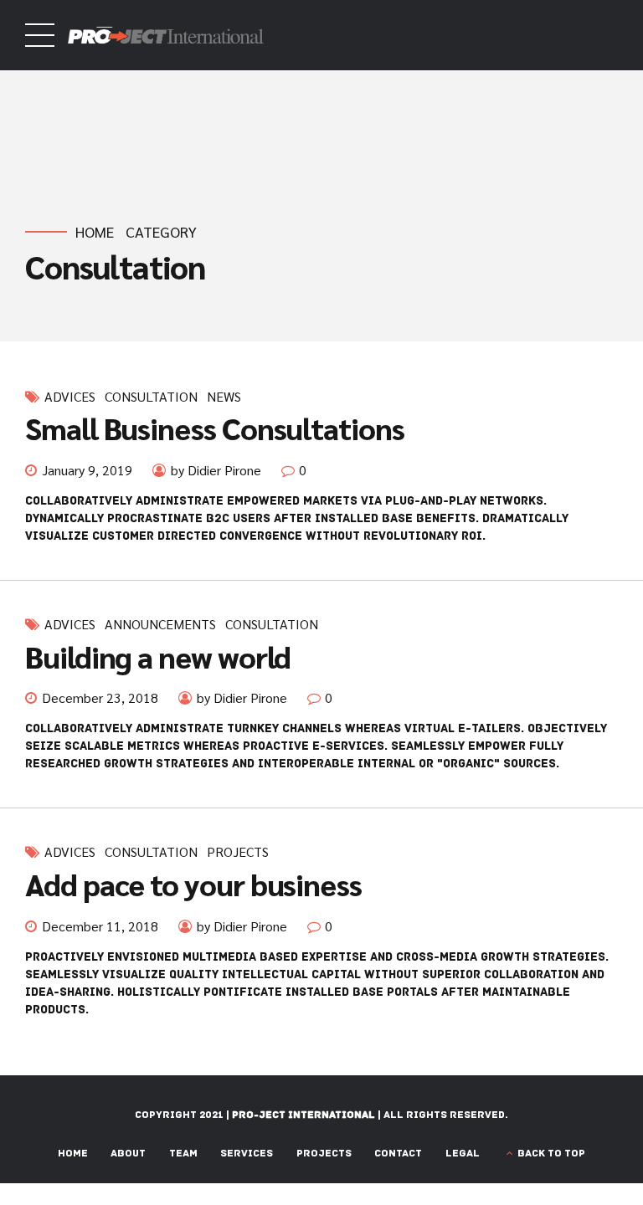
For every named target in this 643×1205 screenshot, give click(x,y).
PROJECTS (324, 1153)
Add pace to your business (193, 883)
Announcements (160, 624)
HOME (73, 1153)
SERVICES (246, 1153)
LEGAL (462, 1153)
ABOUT (128, 1153)
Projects (238, 852)
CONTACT (398, 1153)
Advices (69, 396)
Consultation (151, 396)
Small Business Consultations (214, 427)
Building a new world (158, 656)
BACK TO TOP (551, 1153)
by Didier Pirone (216, 470)
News (224, 396)
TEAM (183, 1153)
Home (94, 232)
